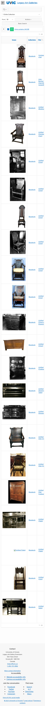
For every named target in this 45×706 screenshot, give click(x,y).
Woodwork (32, 56)
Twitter (11, 689)
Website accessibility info (16, 677)
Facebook (11, 687)
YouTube (11, 691)
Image (14, 40)
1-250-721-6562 (12, 666)
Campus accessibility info (16, 679)
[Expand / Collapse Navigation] (3, 3)
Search (29, 687)
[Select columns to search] (5, 9)
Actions (27, 19)
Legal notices (28, 700)
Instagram (11, 694)
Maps (29, 694)
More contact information (12, 671)
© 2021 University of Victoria (13, 700)
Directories (29, 691)
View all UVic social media (11, 697)
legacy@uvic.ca (12, 664)
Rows (4, 19)
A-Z (29, 689)
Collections (32, 40)
